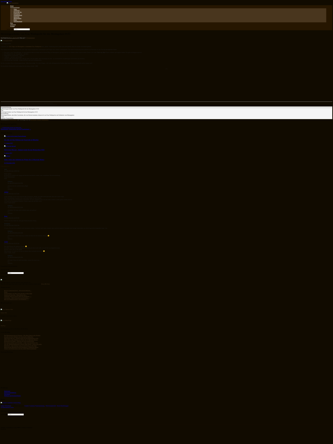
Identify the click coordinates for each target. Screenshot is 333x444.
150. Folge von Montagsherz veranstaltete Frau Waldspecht (25, 46)
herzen (39, 120)
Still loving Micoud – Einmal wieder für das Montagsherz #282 (21, 338)
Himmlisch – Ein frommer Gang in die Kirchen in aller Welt (20, 345)
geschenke (33, 120)
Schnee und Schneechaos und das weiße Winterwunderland (20, 348)
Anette (6, 242)
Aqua (15, 9)
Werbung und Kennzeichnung (12, 395)
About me (13, 24)
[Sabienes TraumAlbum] (12, 3)
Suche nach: (10, 29)
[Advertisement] (53, 86)
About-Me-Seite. (45, 284)
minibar (6, 192)
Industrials (16, 17)
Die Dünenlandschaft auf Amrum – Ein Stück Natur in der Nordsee (22, 335)
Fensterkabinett (18, 15)
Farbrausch (17, 13)
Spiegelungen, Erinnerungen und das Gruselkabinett (16, 129)
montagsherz (44, 120)
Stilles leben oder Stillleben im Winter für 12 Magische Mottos (21, 340)
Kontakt (12, 26)
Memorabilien (17, 18)
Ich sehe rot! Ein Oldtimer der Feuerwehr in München (18, 337)
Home (12, 6)
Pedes (15, 20)
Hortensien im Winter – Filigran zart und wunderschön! (19, 341)
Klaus (5, 216)
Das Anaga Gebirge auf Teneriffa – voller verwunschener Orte (21, 342)
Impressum (7, 391)
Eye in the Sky (18, 12)
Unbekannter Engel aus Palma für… (11, 127)
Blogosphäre (13, 120)
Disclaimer (7, 394)
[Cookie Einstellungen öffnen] (14, 442)
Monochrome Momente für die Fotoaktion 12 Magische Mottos (21, 347)
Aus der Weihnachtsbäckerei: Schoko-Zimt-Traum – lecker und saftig (23, 344)
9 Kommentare (31, 38)
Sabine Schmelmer (6, 406)
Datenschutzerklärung (10, 392)
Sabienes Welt (4, 312)
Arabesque (17, 10)
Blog (11, 23)
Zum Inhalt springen (6, 1)
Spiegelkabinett (18, 21)
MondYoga (3, 325)
